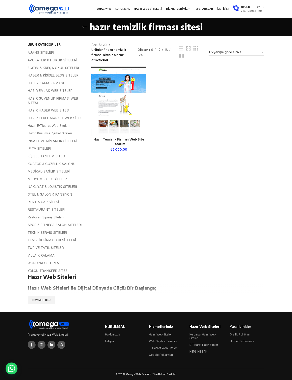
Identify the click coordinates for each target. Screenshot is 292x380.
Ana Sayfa (99, 45)
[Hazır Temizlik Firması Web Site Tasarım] (118, 101)
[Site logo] (49, 9)
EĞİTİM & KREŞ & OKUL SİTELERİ (53, 68)
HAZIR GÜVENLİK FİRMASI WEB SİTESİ (53, 100)
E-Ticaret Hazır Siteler (204, 344)
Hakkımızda (112, 334)
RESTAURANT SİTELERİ (46, 209)
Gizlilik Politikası (240, 334)
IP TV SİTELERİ (39, 148)
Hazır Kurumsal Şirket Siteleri (50, 133)
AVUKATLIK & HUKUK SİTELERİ (52, 60)
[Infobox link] (248, 9)
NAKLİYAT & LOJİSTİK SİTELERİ (52, 187)
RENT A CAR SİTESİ (43, 202)
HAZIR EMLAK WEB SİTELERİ (50, 91)
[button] (11, 368)
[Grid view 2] (188, 48)
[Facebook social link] (32, 345)
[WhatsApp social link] (61, 345)
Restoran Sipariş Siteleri (46, 217)
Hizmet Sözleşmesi (242, 341)
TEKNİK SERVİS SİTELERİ (47, 233)
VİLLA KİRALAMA (41, 255)
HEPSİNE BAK (198, 351)
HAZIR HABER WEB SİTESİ (49, 110)
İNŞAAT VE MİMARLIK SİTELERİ (52, 141)
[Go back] (85, 27)
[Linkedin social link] (51, 345)
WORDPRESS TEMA (43, 263)
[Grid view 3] (195, 48)
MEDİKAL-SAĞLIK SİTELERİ (49, 171)
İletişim (109, 341)
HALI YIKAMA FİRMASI (46, 83)
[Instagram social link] (41, 345)
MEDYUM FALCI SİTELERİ (48, 179)
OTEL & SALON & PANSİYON (50, 194)
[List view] (181, 48)
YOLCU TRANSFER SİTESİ (48, 271)
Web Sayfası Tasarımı (163, 341)
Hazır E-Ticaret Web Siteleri (49, 126)
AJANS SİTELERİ (41, 52)
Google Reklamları (161, 354)
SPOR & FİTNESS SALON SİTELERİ (55, 225)
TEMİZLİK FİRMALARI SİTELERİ (52, 240)
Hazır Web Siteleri (160, 334)
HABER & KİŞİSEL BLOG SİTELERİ (53, 75)
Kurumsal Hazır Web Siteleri (203, 336)
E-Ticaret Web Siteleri (163, 348)
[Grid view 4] (181, 56)
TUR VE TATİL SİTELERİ (46, 248)
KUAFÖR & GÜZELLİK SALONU (52, 164)
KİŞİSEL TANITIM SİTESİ (47, 156)
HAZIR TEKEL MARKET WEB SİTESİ (55, 118)
